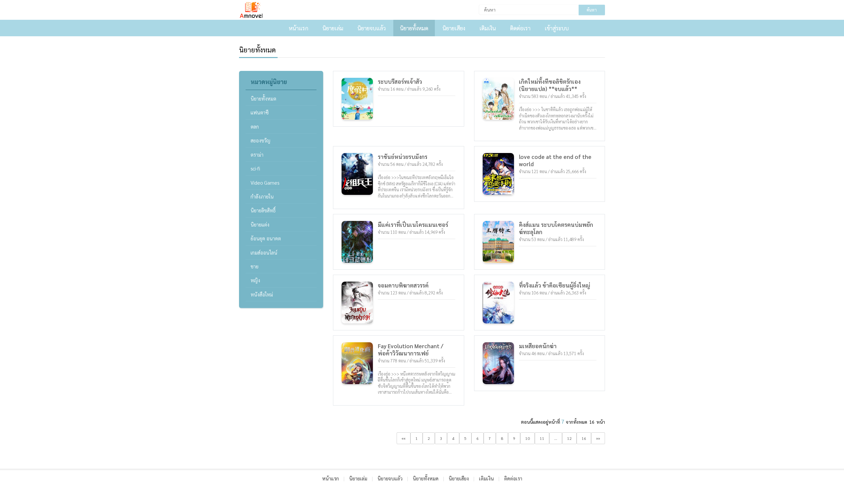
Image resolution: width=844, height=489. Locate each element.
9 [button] (514, 438)
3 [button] (441, 438)
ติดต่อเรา (520, 28)
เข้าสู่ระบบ (557, 28)
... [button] (555, 438)
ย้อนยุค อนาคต (266, 238)
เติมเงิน (487, 28)
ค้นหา (592, 10)
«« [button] (404, 438)
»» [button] (598, 438)
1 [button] (416, 438)
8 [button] (502, 438)
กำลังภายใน (262, 196)
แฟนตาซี (260, 112)
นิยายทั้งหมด (414, 28)
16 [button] (584, 438)
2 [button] (429, 438)
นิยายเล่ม (332, 28)
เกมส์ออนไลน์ (264, 252)
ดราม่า (257, 154)
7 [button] (490, 438)
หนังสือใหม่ (262, 294)
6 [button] (477, 438)
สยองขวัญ (260, 140)
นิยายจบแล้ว (371, 28)
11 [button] (542, 438)
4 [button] (453, 438)
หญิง (255, 280)
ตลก (255, 126)
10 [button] (527, 438)
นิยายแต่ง (260, 224)
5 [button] (465, 438)
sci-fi (255, 168)
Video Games (265, 182)
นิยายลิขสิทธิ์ (263, 210)
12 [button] (569, 438)
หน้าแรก (298, 28)
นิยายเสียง (453, 28)
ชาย (254, 266)
